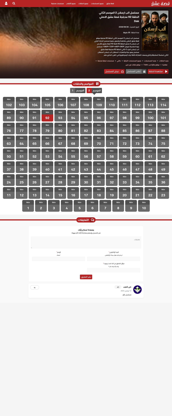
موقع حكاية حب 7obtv (151, 64)
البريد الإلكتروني (113, 252)
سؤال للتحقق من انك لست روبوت (113, 263)
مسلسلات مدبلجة (57, 3)
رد (34, 287)
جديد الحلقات (163, 60)
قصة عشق (110, 3)
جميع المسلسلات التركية (132, 60)
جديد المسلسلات (150, 60)
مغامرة (164, 64)
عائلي (119, 60)
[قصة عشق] (160, 3)
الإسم (58, 252)
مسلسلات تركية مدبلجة (106, 60)
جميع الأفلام (71, 3)
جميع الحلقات (83, 3)
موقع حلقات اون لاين (133, 64)
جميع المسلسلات (97, 3)
